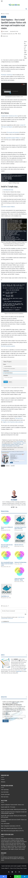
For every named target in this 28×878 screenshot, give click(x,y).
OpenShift (12, 465)
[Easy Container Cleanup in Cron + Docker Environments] (21, 520)
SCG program (20, 441)
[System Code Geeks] (14, 5)
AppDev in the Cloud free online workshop (13, 422)
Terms (14, 461)
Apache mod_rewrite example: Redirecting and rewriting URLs (14, 809)
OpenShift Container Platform (8, 206)
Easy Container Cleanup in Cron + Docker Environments (20, 527)
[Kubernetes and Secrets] (21, 537)
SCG (25, 669)
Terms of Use (13, 868)
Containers (8, 465)
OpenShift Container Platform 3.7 (13, 137)
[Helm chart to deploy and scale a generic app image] (7, 537)
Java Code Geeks (5, 792)
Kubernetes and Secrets (19, 544)
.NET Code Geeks (5, 789)
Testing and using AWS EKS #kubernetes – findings (19, 579)
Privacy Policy (17, 461)
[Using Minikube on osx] (7, 589)
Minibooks (3, 781)
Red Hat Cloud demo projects (8, 346)
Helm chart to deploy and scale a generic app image (7, 545)
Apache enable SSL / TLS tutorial (8, 807)
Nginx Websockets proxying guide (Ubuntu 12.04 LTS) (12, 830)
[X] (15, 507)
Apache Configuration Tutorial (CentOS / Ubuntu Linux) (12, 804)
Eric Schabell (5, 31)
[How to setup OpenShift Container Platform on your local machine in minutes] (7, 555)
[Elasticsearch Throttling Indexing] (21, 555)
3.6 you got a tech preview (13, 132)
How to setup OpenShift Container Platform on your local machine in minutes (7, 563)
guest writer (19, 671)
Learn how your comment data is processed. (12, 618)
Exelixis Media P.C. (5, 868)
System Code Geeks (5, 794)
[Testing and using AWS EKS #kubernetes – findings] (21, 571)
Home (3, 13)
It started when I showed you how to (9, 115)
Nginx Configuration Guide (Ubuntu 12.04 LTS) (10, 825)
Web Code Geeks (4, 796)
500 (19, 660)
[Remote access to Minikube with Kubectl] (7, 520)
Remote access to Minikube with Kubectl (7, 527)
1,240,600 (16, 659)
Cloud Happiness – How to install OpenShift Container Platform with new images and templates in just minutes (14, 444)
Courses (3, 779)
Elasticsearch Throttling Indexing (20, 562)
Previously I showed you (7, 74)
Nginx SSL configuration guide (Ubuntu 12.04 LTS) (11, 828)
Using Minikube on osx (5, 596)
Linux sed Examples (5, 823)
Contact (25, 868)
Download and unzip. (8, 189)
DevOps (7, 13)
